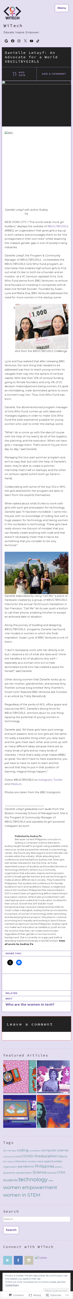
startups (51, 1172)
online (39, 1161)
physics (58, 1167)
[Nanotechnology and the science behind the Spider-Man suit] (19, 1077)
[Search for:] (36, 1220)
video (50, 1181)
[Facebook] (13, 40)
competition (34, 1151)
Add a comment (54, 74)
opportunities (53, 1161)
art (4, 1150)
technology (33, 1179)
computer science (54, 1150)
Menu (62, 8)
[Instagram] (19, 40)
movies (31, 1161)
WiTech (13, 25)
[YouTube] (31, 40)
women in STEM (21, 1195)
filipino (62, 1156)
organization (10, 1166)
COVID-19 (30, 1156)
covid (18, 1156)
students (10, 1180)
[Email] (6, 40)
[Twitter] (25, 40)
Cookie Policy (12, 1285)
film (5, 1161)
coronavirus (8, 1157)
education (48, 1156)
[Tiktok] (38, 40)
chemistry (11, 1151)
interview (20, 1161)
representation (24, 1172)
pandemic (26, 1166)
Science (39, 1172)
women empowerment (30, 1187)
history (10, 1161)
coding (23, 1150)
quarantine (9, 1172)
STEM (61, 1172)
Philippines (44, 1166)
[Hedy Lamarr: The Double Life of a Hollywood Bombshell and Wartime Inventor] (53, 1112)
